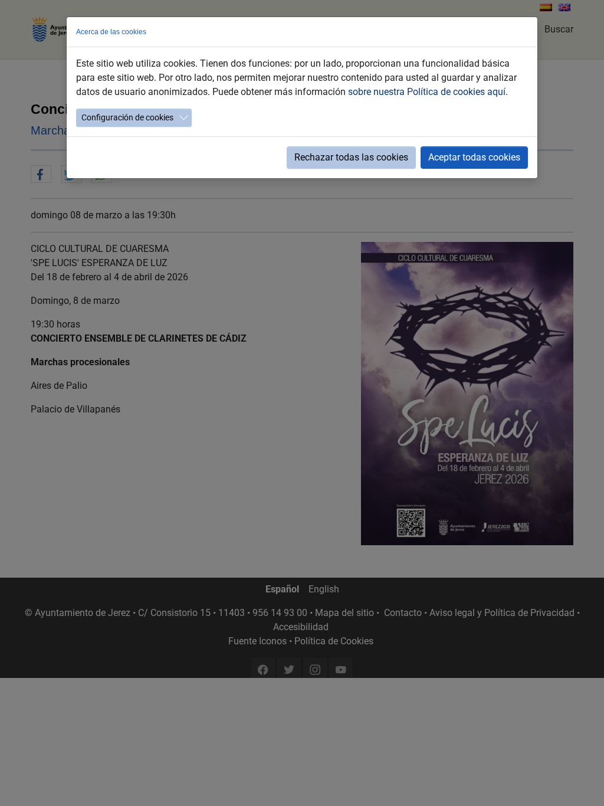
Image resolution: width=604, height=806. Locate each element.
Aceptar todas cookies (474, 157)
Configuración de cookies (127, 117)
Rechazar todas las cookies (351, 157)
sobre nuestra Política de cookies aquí (426, 91)
